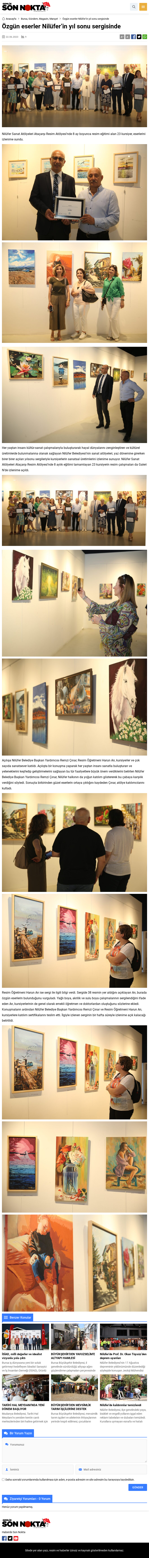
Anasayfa (11, 18)
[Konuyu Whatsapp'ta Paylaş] (144, 36)
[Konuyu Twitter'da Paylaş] (139, 36)
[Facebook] (4, 1538)
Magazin (43, 18)
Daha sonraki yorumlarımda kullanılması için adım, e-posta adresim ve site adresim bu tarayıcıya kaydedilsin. (70, 1479)
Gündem (33, 18)
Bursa (24, 18)
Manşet (53, 18)
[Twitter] (10, 1538)
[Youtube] (16, 1538)
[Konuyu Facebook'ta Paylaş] (133, 36)
